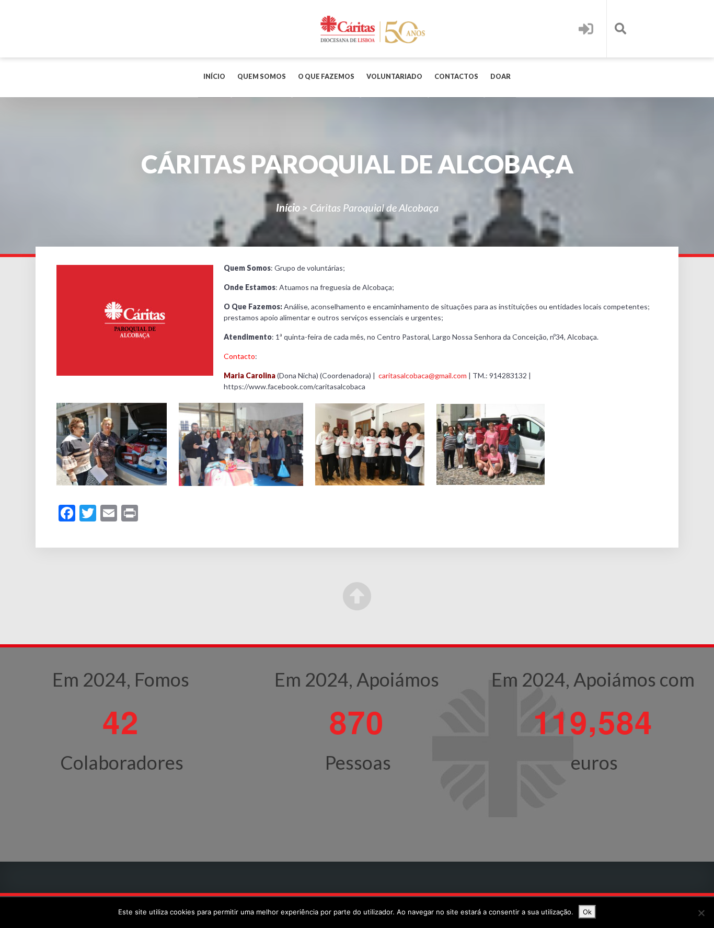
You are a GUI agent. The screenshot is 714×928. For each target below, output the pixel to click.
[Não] (701, 913)
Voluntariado (394, 76)
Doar (500, 76)
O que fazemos (326, 76)
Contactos (456, 76)
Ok (587, 912)
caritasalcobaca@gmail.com (422, 375)
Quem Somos (261, 76)
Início (214, 76)
